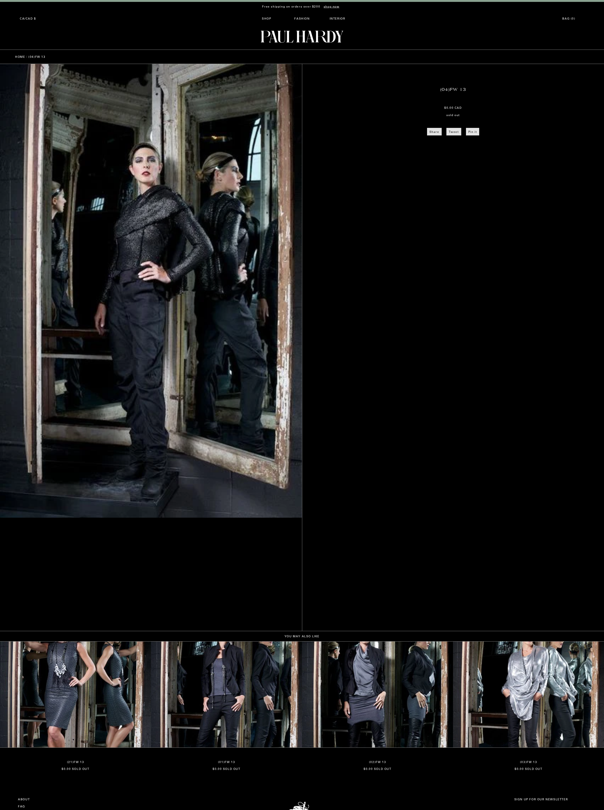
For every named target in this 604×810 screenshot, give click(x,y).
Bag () (568, 18)
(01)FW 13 (226, 762)
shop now (332, 6)
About (24, 799)
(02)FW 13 (377, 762)
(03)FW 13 (528, 762)
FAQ (21, 806)
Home (20, 57)
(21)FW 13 (75, 762)
